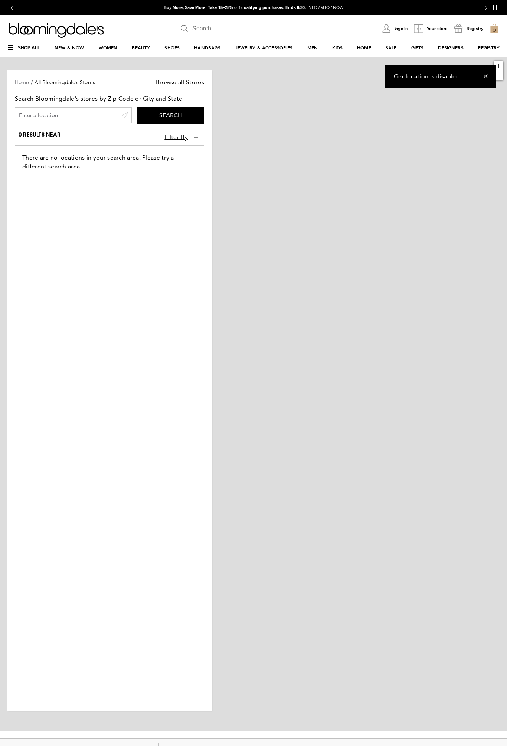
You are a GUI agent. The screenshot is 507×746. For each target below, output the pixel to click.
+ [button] (499, 65)
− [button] (498, 75)
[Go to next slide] (486, 7)
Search (170, 115)
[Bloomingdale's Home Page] (56, 30)
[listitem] (253, 7)
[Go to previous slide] (11, 7)
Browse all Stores (180, 82)
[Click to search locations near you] (125, 115)
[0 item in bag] (494, 28)
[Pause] (495, 7)
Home (22, 82)
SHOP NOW (332, 7)
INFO (312, 7)
